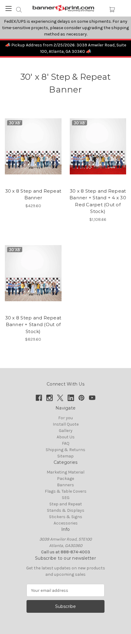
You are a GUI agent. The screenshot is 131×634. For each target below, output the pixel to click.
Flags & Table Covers (66, 491)
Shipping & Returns (65, 449)
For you (65, 417)
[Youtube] (92, 398)
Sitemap (65, 456)
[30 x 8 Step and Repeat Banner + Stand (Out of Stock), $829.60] (33, 273)
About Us (66, 437)
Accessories (66, 523)
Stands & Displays (65, 510)
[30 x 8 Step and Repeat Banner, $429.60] (33, 147)
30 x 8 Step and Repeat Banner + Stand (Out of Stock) (33, 324)
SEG (65, 497)
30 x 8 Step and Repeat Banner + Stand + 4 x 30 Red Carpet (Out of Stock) (97, 201)
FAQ (65, 443)
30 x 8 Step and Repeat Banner (33, 194)
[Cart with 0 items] (111, 9)
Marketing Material (65, 472)
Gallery (66, 430)
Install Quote (66, 424)
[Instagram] (49, 398)
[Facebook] (39, 398)
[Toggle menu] (8, 8)
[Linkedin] (71, 398)
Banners (65, 484)
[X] (60, 398)
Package (65, 478)
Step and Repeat (65, 504)
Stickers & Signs (65, 516)
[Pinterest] (81, 398)
